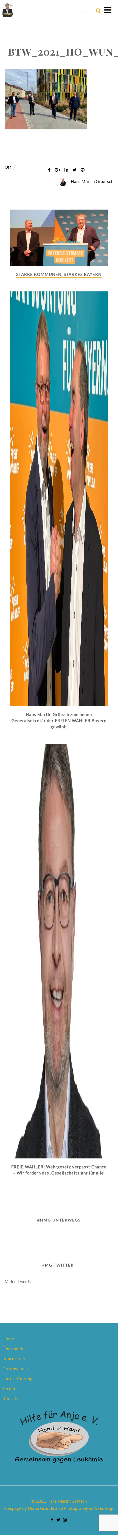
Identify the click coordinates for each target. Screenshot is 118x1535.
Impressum (13, 1358)
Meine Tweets (18, 1281)
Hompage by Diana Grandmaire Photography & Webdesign (58, 1508)
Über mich (12, 1348)
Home (8, 1338)
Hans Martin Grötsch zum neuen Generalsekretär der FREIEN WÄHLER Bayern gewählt (59, 720)
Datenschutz (15, 1368)
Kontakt (10, 1398)
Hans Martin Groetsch (92, 181)
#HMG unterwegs (59, 1220)
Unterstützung (17, 1378)
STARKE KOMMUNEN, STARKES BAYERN (59, 274)
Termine (10, 1388)
